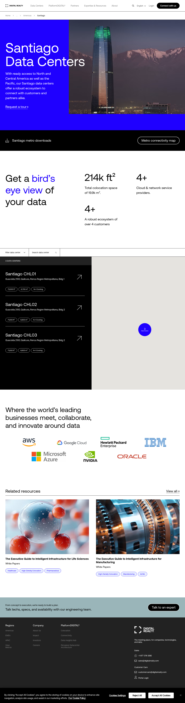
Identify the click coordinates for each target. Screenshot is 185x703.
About (115, 5)
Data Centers (36, 5)
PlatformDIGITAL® (57, 5)
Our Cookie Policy (77, 698)
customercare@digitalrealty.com (152, 672)
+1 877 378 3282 (145, 656)
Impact (36, 635)
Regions (9, 625)
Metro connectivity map (159, 140)
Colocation (65, 630)
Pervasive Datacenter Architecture (70, 646)
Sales (136, 650)
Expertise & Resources (95, 5)
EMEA (7, 635)
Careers (36, 645)
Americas (9, 630)
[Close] (181, 695)
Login (151, 5)
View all (171, 491)
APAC (7, 640)
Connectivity (66, 635)
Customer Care (141, 667)
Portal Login (143, 678)
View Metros (8, 646)
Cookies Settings (117, 695)
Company (38, 625)
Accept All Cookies (161, 695)
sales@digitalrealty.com (148, 661)
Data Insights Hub (68, 640)
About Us (37, 630)
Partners (75, 5)
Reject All (137, 695)
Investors (37, 640)
